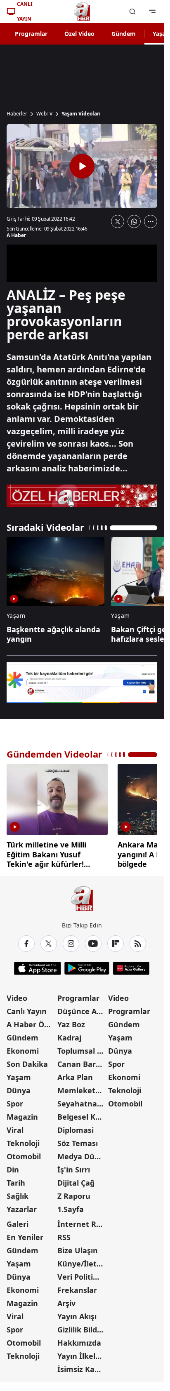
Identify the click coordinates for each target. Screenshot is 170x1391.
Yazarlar (22, 1206)
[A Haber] (82, 11)
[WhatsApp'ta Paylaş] (134, 221)
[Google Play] (86, 965)
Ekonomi (23, 1047)
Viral (15, 1127)
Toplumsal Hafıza (81, 1047)
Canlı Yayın (27, 1008)
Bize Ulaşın (77, 1247)
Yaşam (19, 1074)
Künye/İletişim (81, 1260)
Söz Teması (77, 1140)
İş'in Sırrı (73, 1166)
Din (13, 1166)
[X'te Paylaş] (117, 221)
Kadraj (69, 1034)
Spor (15, 1100)
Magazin (22, 1113)
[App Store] (37, 965)
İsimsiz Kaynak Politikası (81, 1366)
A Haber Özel (30, 1021)
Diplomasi (75, 1127)
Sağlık (17, 1193)
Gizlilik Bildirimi (81, 1326)
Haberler (17, 114)
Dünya (19, 1087)
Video (17, 995)
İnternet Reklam (81, 1221)
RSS (64, 1234)
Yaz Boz (71, 1021)
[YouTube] (93, 940)
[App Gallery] (131, 965)
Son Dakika (27, 1061)
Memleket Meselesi (81, 1087)
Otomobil (24, 1153)
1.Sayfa (70, 1206)
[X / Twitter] (48, 940)
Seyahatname (81, 1100)
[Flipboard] (115, 940)
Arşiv (66, 1300)
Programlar (31, 34)
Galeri (17, 1221)
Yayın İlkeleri (81, 1353)
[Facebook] (26, 940)
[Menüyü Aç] (152, 11)
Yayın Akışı (77, 1313)
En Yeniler (25, 1234)
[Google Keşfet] (82, 682)
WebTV (44, 114)
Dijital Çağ (75, 1179)
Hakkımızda (79, 1339)
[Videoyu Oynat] (82, 166)
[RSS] (138, 940)
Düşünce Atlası (81, 1008)
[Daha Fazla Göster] (150, 221)
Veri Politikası (81, 1273)
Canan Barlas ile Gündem (81, 1061)
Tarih (16, 1179)
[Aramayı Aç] (132, 11)
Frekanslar (77, 1287)
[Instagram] (71, 940)
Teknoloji (23, 1140)
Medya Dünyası (81, 1153)
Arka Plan (75, 1074)
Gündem (123, 34)
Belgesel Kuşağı (81, 1113)
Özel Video (79, 34)
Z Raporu (73, 1193)
